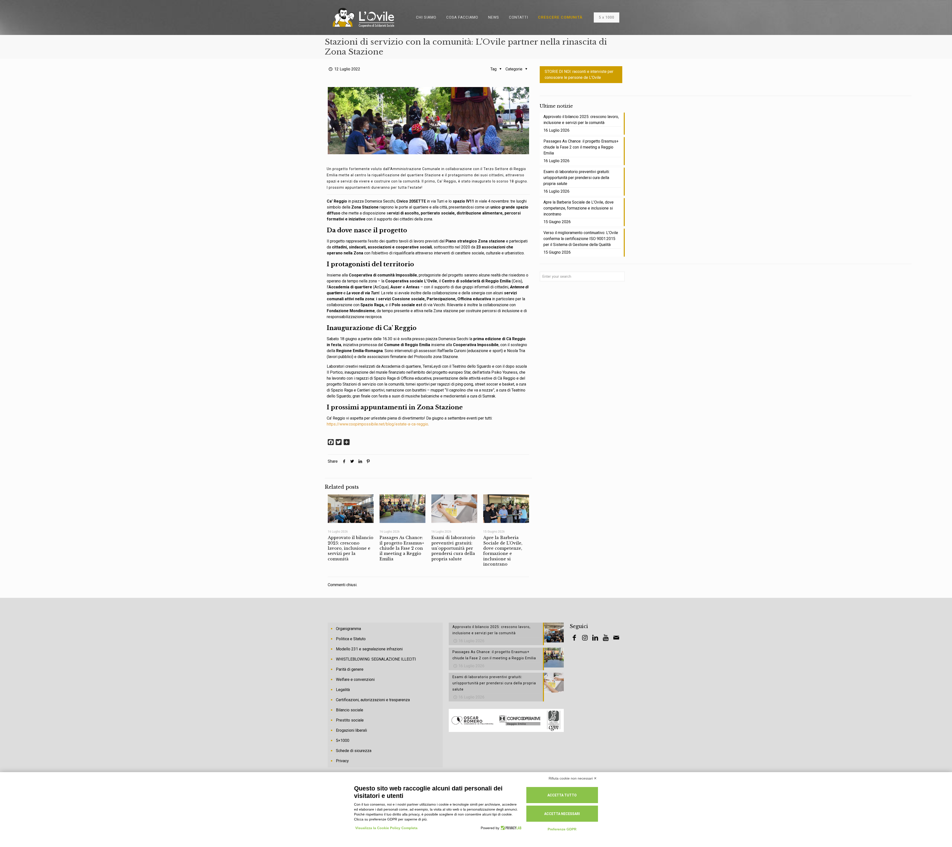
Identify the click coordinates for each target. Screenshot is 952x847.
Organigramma (348, 628)
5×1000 (342, 740)
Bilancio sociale (349, 710)
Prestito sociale (350, 720)
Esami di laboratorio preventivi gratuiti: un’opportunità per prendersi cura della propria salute (453, 548)
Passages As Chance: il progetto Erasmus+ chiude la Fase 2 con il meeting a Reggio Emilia (402, 548)
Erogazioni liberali (351, 730)
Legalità (343, 689)
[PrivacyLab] (510, 827)
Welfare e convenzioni (355, 679)
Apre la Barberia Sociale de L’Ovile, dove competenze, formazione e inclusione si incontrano (502, 550)
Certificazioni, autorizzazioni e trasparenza (373, 699)
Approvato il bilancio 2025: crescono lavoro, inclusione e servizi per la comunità (350, 548)
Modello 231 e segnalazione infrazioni (369, 649)
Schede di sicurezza (353, 750)
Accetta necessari (562, 814)
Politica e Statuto (351, 638)
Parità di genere (349, 669)
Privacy (342, 760)
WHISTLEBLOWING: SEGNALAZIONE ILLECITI (376, 659)
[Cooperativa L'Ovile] (363, 17)
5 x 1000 (606, 17)
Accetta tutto (562, 795)
